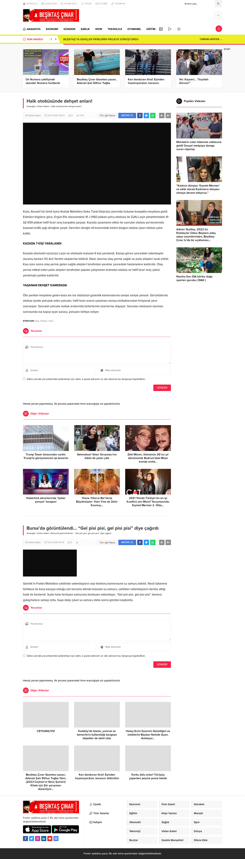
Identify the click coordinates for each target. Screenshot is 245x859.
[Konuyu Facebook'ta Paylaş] (140, 115)
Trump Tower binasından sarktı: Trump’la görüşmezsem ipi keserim (45, 456)
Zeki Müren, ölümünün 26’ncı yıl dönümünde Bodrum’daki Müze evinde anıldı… (148, 458)
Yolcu (51, 321)
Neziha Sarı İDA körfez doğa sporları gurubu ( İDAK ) (194, 278)
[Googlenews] (55, 838)
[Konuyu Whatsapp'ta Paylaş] (153, 115)
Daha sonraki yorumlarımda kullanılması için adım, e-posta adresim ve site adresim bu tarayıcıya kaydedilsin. (86, 379)
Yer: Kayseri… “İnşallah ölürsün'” (193, 81)
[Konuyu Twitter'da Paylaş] (146, 115)
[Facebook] (25, 838)
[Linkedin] (43, 838)
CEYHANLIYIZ (46, 731)
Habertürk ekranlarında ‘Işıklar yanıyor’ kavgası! (45, 499)
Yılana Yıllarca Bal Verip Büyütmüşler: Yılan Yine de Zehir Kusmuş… (97, 501)
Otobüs (43, 321)
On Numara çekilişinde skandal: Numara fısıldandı (43, 81)
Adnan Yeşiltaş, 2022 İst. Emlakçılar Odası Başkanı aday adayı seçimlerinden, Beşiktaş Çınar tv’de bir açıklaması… (196, 235)
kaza (37, 321)
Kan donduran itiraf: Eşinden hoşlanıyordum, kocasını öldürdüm (146, 83)
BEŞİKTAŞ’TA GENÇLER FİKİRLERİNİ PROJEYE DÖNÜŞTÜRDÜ (100, 39)
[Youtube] (49, 838)
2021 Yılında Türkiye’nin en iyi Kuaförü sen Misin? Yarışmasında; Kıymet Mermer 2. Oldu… (148, 501)
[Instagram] (37, 838)
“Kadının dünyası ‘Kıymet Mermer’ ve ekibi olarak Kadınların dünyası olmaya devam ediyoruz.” (198, 189)
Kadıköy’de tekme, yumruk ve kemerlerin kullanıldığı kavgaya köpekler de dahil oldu (97, 734)
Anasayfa (31, 106)
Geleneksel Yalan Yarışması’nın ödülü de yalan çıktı (97, 456)
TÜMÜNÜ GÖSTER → (211, 39)
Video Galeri (43, 106)
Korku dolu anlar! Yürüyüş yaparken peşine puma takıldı (148, 776)
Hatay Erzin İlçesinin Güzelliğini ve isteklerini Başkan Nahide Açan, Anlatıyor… (148, 734)
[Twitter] (31, 838)
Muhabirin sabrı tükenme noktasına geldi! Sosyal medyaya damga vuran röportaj (199, 145)
